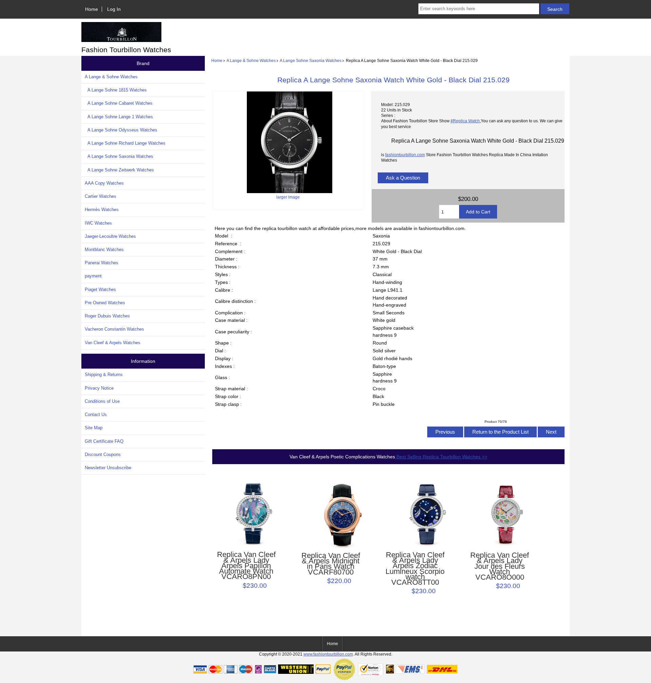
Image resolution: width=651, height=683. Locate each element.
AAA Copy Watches (104, 183)
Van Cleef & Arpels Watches (112, 342)
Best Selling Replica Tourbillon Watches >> (441, 456)
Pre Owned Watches (105, 302)
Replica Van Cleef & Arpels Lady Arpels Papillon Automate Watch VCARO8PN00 (246, 565)
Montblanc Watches (104, 249)
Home (91, 9)
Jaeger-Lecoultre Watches (110, 236)
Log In (114, 9)
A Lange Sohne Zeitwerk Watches (119, 169)
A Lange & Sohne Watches (251, 60)
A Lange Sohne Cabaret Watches (119, 103)
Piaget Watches (100, 289)
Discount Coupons (103, 454)
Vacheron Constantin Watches (114, 329)
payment (93, 275)
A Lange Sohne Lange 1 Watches (119, 116)
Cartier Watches (100, 196)
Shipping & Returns (104, 374)
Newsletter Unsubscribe (108, 467)
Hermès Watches (102, 209)
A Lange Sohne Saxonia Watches (310, 60)
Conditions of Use (102, 401)
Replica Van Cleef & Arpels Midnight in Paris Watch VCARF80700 (330, 564)
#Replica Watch (465, 121)
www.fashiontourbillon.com (328, 654)
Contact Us (96, 414)
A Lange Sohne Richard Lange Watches (125, 143)
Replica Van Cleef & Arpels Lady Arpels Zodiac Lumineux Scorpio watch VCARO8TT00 (415, 568)
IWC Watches (98, 223)
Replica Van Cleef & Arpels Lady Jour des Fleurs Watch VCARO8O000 (499, 566)
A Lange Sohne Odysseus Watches (121, 129)
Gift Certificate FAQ (104, 441)
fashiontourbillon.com (405, 154)
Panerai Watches (101, 262)
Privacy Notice (99, 388)
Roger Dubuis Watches (107, 315)
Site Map (93, 427)
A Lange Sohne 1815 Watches (116, 89)
